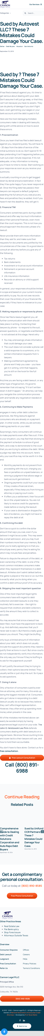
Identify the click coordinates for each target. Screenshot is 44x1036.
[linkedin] (24, 1020)
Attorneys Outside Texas (16, 935)
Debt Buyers (10, 46)
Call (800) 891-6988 (22, 767)
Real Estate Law (11, 926)
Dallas (2, 46)
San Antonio (28, 46)
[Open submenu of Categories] (10, 13)
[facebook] (20, 1020)
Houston (19, 46)
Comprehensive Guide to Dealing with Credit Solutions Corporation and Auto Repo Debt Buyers (9, 839)
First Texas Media (31, 1015)
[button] (1, 831)
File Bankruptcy (11, 929)
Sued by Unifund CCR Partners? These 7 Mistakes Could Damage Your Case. (33, 837)
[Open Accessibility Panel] (4, 1031)
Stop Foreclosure (12, 932)
